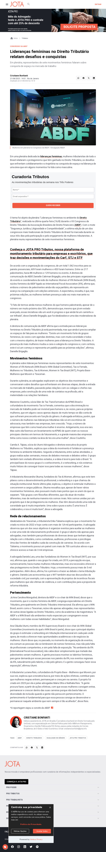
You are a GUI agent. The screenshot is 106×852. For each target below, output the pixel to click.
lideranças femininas (51, 156)
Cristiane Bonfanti (19, 75)
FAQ (6, 831)
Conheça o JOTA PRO (16, 782)
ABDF (78, 225)
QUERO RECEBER (53, 205)
